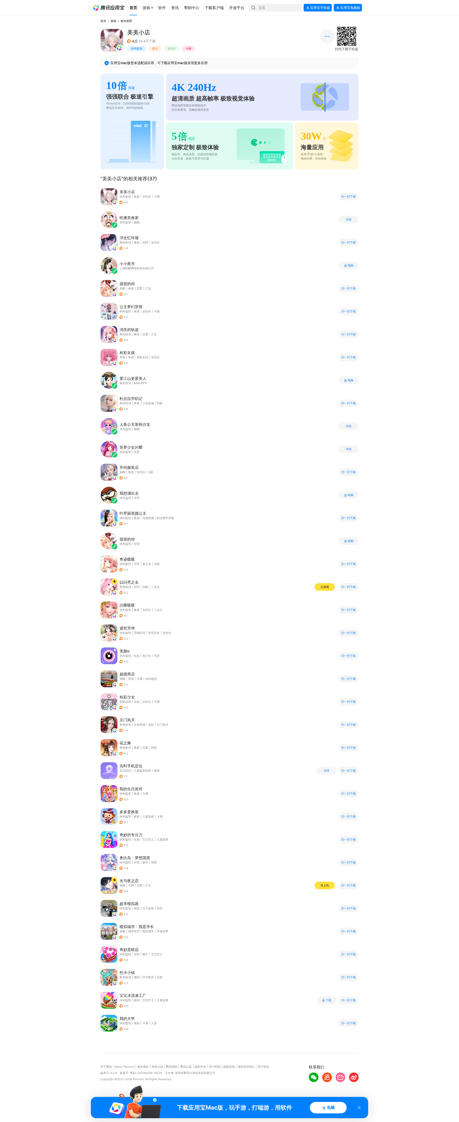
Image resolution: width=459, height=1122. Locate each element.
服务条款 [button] (143, 1066)
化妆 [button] (137, 656)
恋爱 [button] (139, 288)
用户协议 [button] (263, 1066)
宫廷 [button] (151, 724)
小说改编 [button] (148, 403)
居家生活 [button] (142, 357)
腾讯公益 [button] (186, 1066)
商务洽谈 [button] (157, 1066)
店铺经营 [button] (139, 633)
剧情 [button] (154, 747)
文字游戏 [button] (148, 908)
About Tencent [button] (124, 1066)
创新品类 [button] (125, 701)
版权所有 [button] (200, 1066)
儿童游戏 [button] (148, 816)
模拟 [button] (137, 908)
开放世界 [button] (162, 931)
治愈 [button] (160, 977)
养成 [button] (131, 357)
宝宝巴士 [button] (148, 839)
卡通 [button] (188, 48)
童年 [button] (145, 862)
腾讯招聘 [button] (171, 1066)
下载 (328, 1000)
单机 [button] (122, 357)
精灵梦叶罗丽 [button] (165, 518)
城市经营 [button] (134, 931)
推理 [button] (145, 242)
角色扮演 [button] (125, 242)
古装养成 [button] (139, 724)
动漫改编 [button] (148, 518)
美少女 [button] (146, 564)
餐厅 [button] (145, 954)
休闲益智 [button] (136, 48)
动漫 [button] (157, 564)
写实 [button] (157, 656)
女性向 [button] (171, 48)
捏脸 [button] (160, 403)
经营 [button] (137, 564)
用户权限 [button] (214, 1066)
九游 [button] (154, 1023)
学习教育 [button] (148, 977)
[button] (108, 8)
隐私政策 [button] (229, 1066)
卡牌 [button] (131, 885)
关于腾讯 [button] (106, 1066)
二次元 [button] (155, 587)
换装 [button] (155, 48)
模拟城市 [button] (148, 931)
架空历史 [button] (154, 633)
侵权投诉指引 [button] (246, 1066)
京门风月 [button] (162, 724)
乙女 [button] (148, 288)
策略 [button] (122, 288)
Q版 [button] (150, 472)
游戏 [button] (113, 21)
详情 (348, 219)
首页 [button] (103, 21)
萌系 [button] (154, 862)
